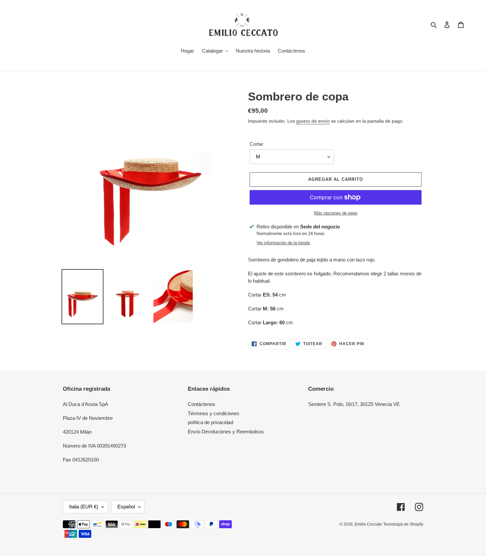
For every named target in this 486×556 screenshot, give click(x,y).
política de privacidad (210, 422)
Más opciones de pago (335, 213)
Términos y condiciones (213, 413)
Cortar (256, 144)
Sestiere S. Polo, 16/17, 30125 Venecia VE (354, 404)
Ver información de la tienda (283, 242)
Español (126, 506)
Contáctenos (201, 404)
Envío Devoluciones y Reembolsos (226, 431)
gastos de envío (313, 121)
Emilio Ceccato (368, 524)
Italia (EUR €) (83, 506)
